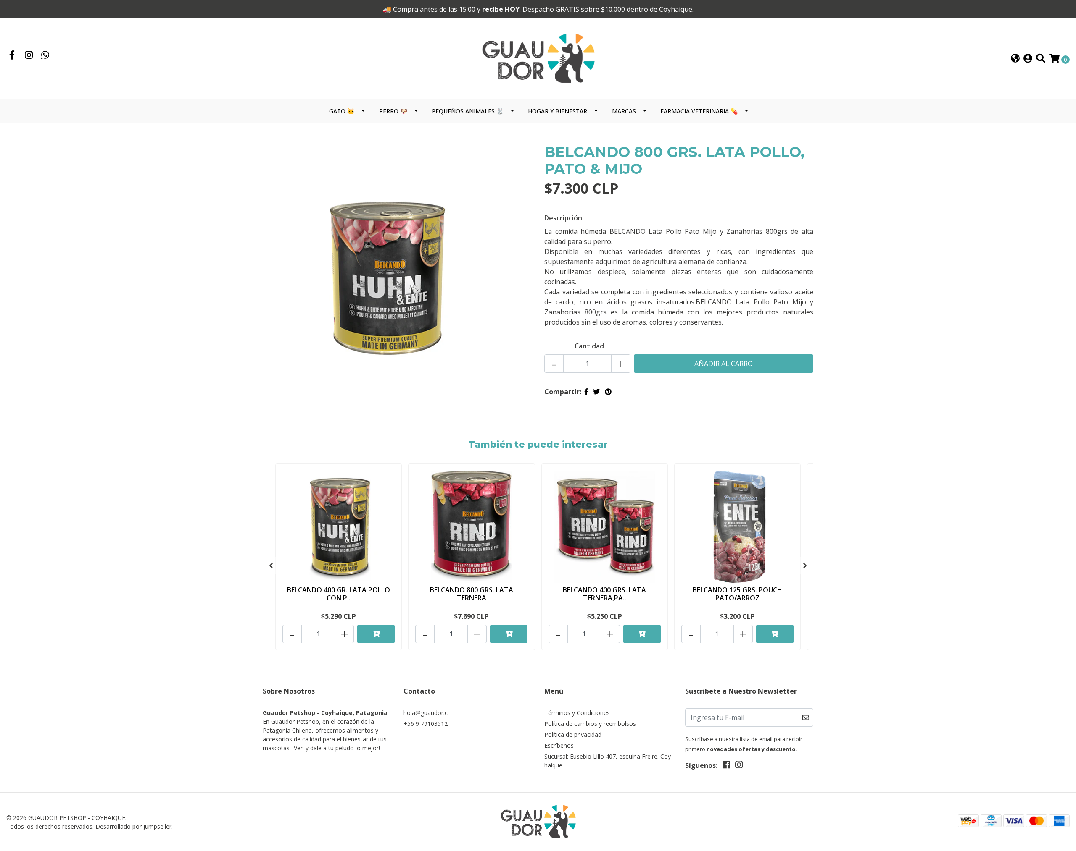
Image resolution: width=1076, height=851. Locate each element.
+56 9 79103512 (426, 724)
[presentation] (271, 565)
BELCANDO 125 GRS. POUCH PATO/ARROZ (737, 593)
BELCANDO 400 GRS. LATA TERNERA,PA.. (604, 593)
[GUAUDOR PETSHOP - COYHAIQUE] (538, 58)
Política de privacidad (572, 734)
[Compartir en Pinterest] (608, 391)
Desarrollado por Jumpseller (133, 826)
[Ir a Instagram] (29, 55)
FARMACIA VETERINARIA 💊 (699, 111)
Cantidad (589, 346)
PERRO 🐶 (393, 111)
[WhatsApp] (45, 55)
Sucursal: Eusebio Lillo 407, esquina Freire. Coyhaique (607, 760)
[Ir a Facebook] (12, 55)
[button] (1015, 59)
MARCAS (624, 111)
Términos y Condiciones (577, 713)
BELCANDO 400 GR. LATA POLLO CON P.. (338, 593)
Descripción (563, 218)
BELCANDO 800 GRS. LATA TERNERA (471, 593)
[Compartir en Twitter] (596, 391)
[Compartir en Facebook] (586, 391)
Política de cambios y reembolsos (590, 724)
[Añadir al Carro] (376, 634)
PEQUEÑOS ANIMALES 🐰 (468, 111)
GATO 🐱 (341, 111)
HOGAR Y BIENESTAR (557, 111)
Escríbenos (559, 745)
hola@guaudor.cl (426, 713)
